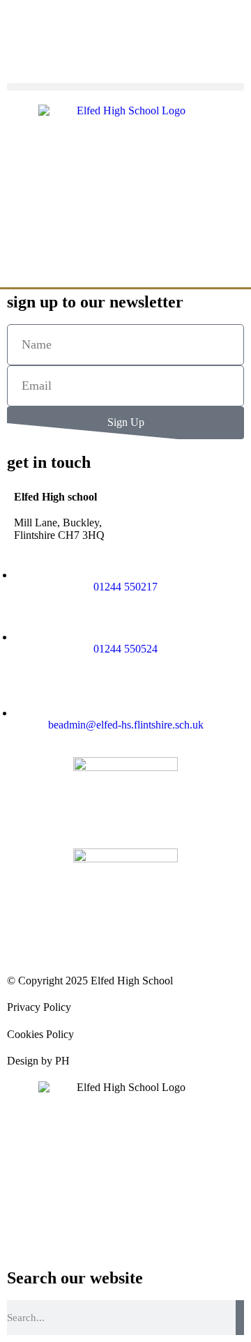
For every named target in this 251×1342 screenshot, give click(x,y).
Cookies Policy (40, 1034)
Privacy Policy (39, 1007)
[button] (125, 87)
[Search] (240, 1317)
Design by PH (38, 1061)
